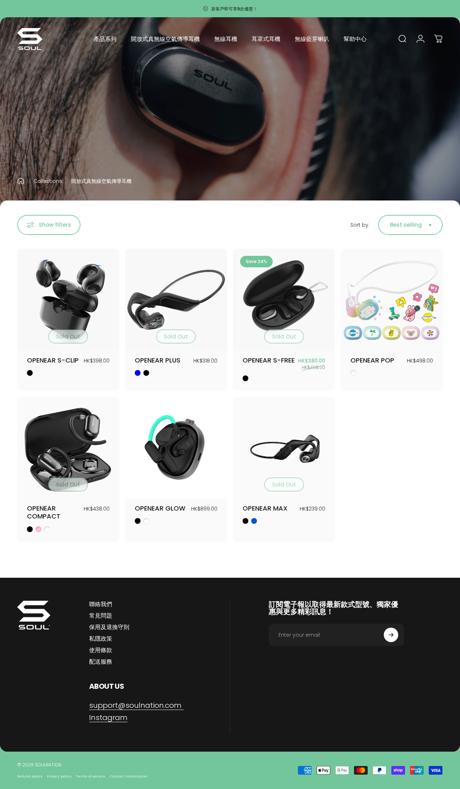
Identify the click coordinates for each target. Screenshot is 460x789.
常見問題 (100, 615)
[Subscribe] (391, 635)
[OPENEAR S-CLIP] (68, 300)
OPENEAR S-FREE (269, 360)
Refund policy (29, 776)
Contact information (128, 776)
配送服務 (100, 661)
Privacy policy (59, 776)
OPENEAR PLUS (157, 360)
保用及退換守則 (109, 627)
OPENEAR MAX (265, 508)
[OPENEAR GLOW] (176, 448)
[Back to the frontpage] (20, 181)
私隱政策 (100, 638)
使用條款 (100, 650)
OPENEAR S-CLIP (53, 360)
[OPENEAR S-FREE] (284, 300)
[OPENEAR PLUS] (176, 300)
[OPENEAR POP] (392, 300)
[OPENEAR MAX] (284, 448)
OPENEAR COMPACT (43, 512)
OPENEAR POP (372, 360)
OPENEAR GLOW (160, 508)
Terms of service (90, 776)
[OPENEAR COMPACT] (68, 448)
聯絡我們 (100, 604)
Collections (47, 181)
